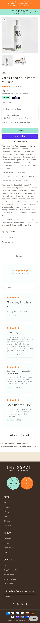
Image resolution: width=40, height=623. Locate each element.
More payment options (20, 141)
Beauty (6, 507)
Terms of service (10, 579)
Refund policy (9, 574)
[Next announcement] (36, 4)
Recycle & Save (9, 548)
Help (5, 565)
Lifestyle (7, 512)
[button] (4, 12)
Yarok (4, 73)
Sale (5, 516)
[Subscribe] (33, 596)
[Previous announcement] (4, 4)
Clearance (7, 521)
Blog (5, 552)
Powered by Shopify (26, 620)
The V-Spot (16, 620)
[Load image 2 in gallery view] (20, 60)
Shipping (12, 93)
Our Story (7, 538)
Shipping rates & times (12, 570)
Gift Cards (7, 525)
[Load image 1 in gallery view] (7, 60)
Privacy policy (9, 584)
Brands (6, 543)
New (5, 502)
